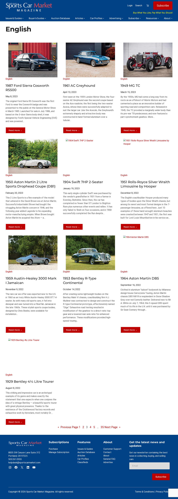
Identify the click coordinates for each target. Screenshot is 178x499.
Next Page (112, 427)
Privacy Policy (163, 491)
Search (138, 5)
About (106, 455)
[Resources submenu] (158, 18)
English (9, 79)
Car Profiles (83, 459)
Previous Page (68, 427)
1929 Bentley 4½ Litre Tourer (30, 382)
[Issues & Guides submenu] (23, 18)
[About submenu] (171, 18)
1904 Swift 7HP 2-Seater (83, 182)
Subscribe (163, 5)
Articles (81, 455)
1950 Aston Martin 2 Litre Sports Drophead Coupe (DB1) (30, 184)
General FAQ (109, 459)
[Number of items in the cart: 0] (147, 5)
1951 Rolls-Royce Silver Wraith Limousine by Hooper (145, 184)
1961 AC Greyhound (79, 86)
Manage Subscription (59, 452)
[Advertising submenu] (122, 18)
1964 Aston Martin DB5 (140, 278)
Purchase (53, 449)
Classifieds (82, 462)
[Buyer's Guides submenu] (45, 18)
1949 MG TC (130, 86)
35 (102, 427)
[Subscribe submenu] (140, 18)
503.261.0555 (15, 459)
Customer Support (112, 449)
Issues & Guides (85, 449)
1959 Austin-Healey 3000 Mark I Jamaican (31, 280)
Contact (107, 452)
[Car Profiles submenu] (103, 18)
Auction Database (86, 452)
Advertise (108, 462)
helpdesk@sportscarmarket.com (24, 462)
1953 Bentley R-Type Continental (79, 280)
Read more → (17, 131)
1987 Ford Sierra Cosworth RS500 (27, 88)
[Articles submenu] (84, 18)
